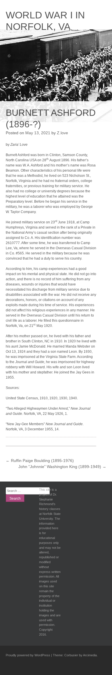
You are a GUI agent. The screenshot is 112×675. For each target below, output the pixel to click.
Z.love (62, 133)
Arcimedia (90, 655)
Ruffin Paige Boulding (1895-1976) (40, 460)
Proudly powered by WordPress (28, 655)
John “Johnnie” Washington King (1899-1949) (62, 466)
